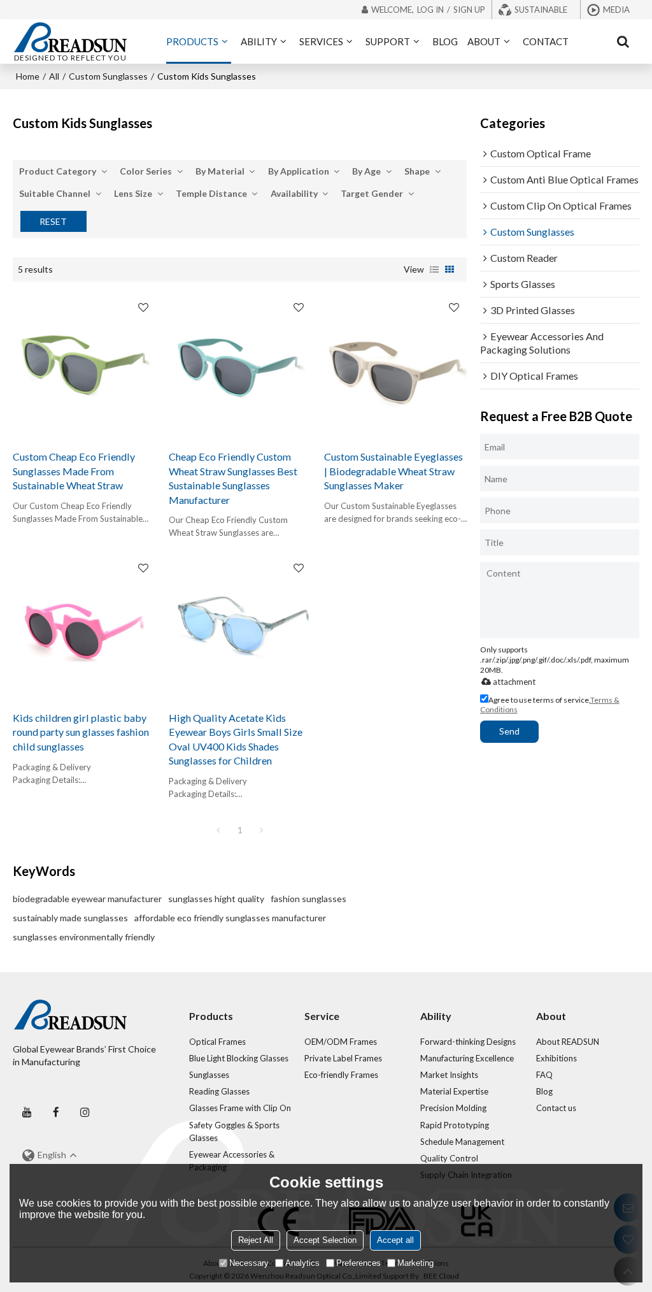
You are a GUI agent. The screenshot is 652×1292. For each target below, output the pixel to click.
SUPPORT (387, 41)
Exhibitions (556, 1058)
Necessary (249, 1263)
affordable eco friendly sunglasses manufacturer (230, 917)
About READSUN (567, 1042)
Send (509, 731)
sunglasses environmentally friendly (84, 936)
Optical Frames (217, 1042)
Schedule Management (462, 1142)
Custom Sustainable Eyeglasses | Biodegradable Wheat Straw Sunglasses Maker (393, 470)
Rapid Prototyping (454, 1125)
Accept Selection (325, 1240)
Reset (53, 221)
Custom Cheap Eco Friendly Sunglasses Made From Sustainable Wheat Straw (74, 470)
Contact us (556, 1108)
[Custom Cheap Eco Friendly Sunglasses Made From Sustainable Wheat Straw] (84, 365)
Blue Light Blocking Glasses (238, 1058)
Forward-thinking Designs (468, 1042)
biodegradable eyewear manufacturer (87, 898)
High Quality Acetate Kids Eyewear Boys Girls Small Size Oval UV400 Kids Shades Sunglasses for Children (235, 739)
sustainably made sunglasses (70, 917)
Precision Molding (453, 1108)
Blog (544, 1091)
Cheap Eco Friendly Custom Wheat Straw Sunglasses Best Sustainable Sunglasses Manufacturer (233, 478)
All (54, 76)
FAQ (544, 1075)
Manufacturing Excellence (467, 1058)
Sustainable (540, 9)
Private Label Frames (343, 1058)
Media (616, 9)
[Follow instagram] (84, 1112)
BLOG (445, 41)
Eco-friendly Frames (341, 1075)
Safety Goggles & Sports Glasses (234, 1131)
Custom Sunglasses (108, 76)
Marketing (415, 1263)
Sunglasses (209, 1075)
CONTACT (546, 41)
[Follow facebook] (56, 1112)
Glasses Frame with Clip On (240, 1108)
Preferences (358, 1263)
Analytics (302, 1263)
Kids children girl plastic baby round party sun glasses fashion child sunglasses (81, 732)
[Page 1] (218, 830)
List (434, 269)
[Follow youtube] (27, 1112)
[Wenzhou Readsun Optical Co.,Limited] (70, 37)
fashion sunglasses (308, 898)
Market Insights (449, 1075)
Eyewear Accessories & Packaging (231, 1160)
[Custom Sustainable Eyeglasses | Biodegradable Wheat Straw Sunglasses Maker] (395, 365)
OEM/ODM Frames (340, 1042)
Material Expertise (454, 1091)
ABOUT (483, 41)
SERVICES (321, 41)
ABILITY (259, 41)
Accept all (395, 1240)
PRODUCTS (192, 41)
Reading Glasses (219, 1091)
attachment (514, 682)
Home (27, 76)
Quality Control (449, 1158)
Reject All (255, 1240)
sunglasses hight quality (216, 898)
